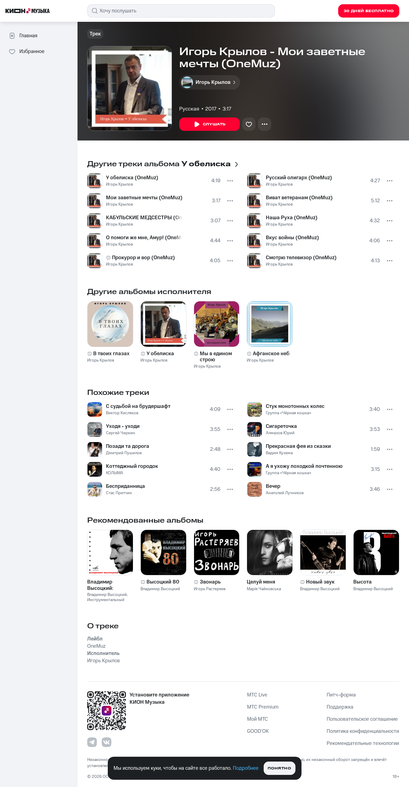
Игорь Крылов (119, 184)
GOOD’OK (258, 731)
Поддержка (340, 707)
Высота (362, 582)
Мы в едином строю (216, 357)
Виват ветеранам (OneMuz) (299, 197)
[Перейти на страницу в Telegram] (92, 742)
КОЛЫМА (114, 473)
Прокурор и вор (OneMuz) (143, 257)
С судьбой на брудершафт (138, 406)
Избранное (32, 51)
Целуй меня (261, 582)
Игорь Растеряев (210, 589)
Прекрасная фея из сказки (298, 446)
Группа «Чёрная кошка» (288, 413)
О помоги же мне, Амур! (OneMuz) (144, 237)
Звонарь (210, 582)
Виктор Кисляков (122, 413)
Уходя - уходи (123, 426)
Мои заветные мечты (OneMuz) (144, 197)
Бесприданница (125, 486)
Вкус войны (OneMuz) (292, 237)
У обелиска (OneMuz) (132, 177)
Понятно (279, 768)
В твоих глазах (111, 354)
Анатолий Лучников (285, 493)
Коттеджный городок (132, 466)
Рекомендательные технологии (363, 743)
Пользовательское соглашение (362, 719)
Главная (28, 35)
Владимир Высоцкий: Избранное (100, 585)
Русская (189, 109)
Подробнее (246, 768)
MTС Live (257, 695)
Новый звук (320, 582)
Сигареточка (281, 426)
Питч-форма (341, 695)
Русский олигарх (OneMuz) (299, 177)
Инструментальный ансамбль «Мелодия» (107, 602)
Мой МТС (257, 719)
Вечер (273, 486)
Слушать (214, 124)
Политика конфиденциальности (363, 731)
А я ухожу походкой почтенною (304, 466)
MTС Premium (263, 707)
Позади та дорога (127, 446)
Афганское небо (272, 354)
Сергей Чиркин (120, 433)
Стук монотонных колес (295, 406)
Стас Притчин (119, 493)
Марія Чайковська (264, 589)
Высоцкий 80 (163, 582)
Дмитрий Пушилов (124, 453)
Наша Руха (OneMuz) (292, 217)
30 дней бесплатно (369, 11)
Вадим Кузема (279, 453)
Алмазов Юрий (280, 433)
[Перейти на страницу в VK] (106, 742)
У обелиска (160, 354)
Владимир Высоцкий (107, 595)
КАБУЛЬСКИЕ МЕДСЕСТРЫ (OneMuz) (144, 217)
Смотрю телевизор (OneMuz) (301, 257)
